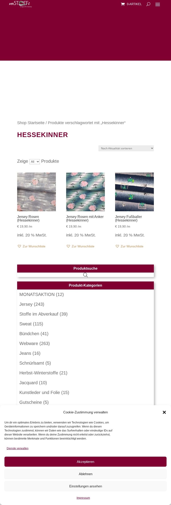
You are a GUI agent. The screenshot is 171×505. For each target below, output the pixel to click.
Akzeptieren (85, 462)
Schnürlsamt (31, 363)
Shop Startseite (31, 122)
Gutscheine (30, 402)
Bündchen (29, 333)
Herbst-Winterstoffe (38, 372)
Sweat (25, 323)
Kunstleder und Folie (39, 392)
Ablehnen (85, 474)
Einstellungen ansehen (85, 486)
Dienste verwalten (17, 448)
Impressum (83, 497)
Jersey (26, 304)
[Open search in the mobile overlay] (85, 275)
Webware (28, 343)
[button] (164, 412)
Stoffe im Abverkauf (38, 314)
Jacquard (28, 382)
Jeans (25, 353)
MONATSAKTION (37, 294)
